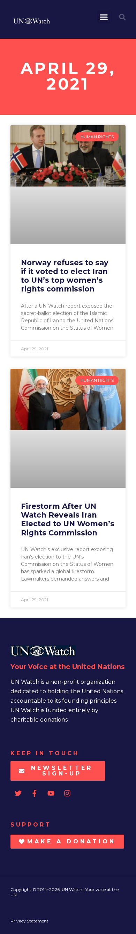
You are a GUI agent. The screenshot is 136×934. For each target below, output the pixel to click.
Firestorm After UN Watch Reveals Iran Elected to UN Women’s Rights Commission (67, 519)
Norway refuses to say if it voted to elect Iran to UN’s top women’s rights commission (64, 276)
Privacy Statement (29, 921)
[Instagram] (67, 793)
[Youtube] (51, 793)
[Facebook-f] (34, 793)
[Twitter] (18, 793)
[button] (104, 17)
